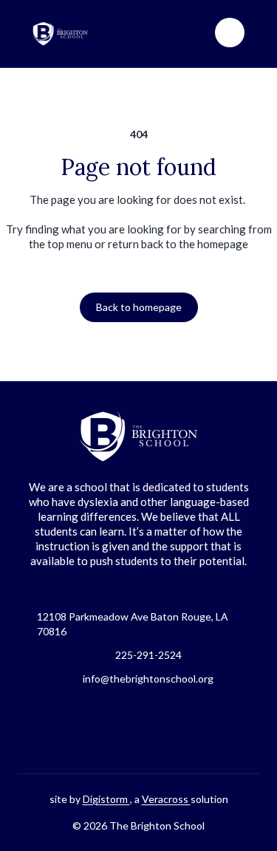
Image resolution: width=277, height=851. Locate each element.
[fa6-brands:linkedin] (176, 730)
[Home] (69, 33)
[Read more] (102, 730)
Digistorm (106, 799)
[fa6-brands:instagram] (139, 730)
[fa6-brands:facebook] (102, 730)
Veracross (166, 799)
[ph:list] (229, 32)
